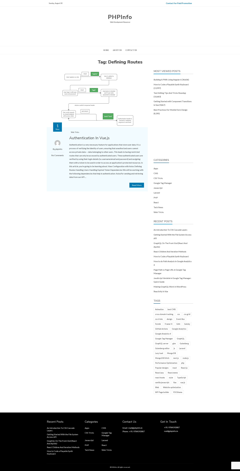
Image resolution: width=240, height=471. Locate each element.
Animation (159, 309)
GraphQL (180, 338)
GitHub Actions (161, 329)
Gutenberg (184, 343)
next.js (176, 358)
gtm (174, 343)
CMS (156, 173)
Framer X (168, 324)
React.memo (173, 373)
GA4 (178, 324)
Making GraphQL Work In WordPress (170, 286)
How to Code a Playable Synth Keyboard (171, 84)
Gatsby (187, 324)
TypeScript (181, 377)
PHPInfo (120, 17)
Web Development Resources (120, 22)
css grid (187, 314)
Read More (137, 185)
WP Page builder (162, 392)
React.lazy (159, 373)
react (174, 368)
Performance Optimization (166, 363)
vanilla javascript (162, 382)
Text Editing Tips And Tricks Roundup (170, 93)
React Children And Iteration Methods (170, 251)
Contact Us (131, 50)
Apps (156, 168)
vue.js (182, 382)
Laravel (157, 192)
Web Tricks (75, 132)
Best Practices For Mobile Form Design (170, 110)
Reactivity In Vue (161, 291)
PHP (156, 197)
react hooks (160, 377)
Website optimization (172, 387)
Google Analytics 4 (163, 334)
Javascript (158, 188)
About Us (117, 50)
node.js (186, 358)
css (178, 314)
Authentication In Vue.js (89, 138)
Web (157, 387)
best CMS (172, 309)
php (182, 363)
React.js (184, 368)
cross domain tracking (164, 314)
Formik (158, 324)
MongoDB (171, 353)
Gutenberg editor (162, 348)
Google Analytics (179, 329)
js (174, 348)
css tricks (159, 319)
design (169, 319)
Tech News (158, 207)
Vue (174, 382)
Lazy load (159, 353)
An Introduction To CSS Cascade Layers (170, 230)
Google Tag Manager (163, 183)
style (171, 377)
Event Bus (180, 319)
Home (106, 50)
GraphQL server (161, 343)
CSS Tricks (158, 178)
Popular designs (161, 368)
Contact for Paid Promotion (179, 3)
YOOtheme (177, 392)
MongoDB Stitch (162, 358)
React (156, 202)
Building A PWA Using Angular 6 (167, 79)
